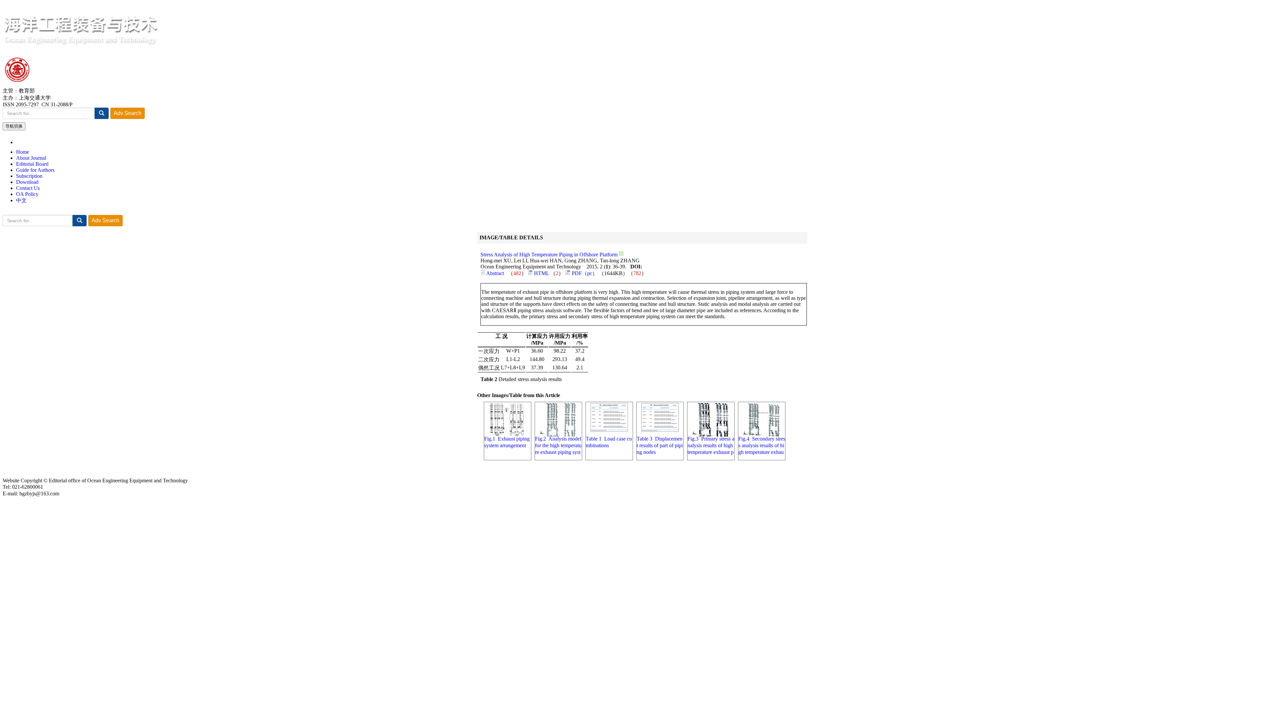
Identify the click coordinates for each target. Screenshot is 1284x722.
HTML (541, 273)
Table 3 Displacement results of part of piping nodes (660, 445)
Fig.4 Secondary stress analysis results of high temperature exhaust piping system (761, 446)
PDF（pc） (585, 273)
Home (22, 152)
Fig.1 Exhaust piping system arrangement (507, 442)
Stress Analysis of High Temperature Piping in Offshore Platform (549, 254)
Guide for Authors (35, 170)
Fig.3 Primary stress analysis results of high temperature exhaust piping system (710, 446)
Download (27, 182)
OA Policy (27, 194)
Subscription (29, 176)
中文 (21, 200)
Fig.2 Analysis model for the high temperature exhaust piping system (558, 446)
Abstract (495, 273)
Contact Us (28, 188)
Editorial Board (32, 164)
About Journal (31, 158)
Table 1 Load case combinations (609, 442)
